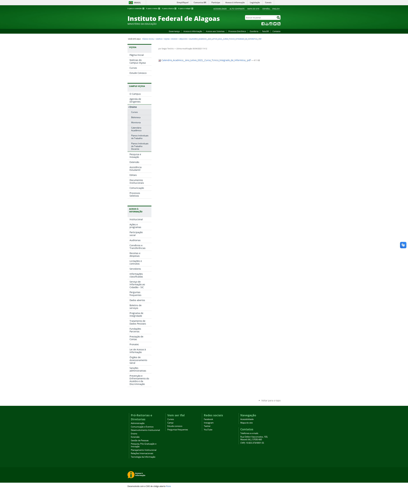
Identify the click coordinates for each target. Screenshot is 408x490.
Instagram (271, 23)
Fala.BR (265, 31)
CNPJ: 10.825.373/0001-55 (252, 443)
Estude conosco (174, 426)
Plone (168, 486)
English (276, 8)
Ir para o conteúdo (135, 8)
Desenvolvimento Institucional (145, 430)
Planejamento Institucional (143, 450)
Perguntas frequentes (177, 429)
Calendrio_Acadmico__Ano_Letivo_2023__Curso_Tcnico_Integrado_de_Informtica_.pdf (206, 60)
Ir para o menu (153, 8)
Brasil (137, 2)
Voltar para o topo (270, 400)
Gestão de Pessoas (140, 440)
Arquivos (183, 39)
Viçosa (166, 39)
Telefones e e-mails (249, 433)
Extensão (135, 437)
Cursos (170, 419)
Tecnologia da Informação (143, 457)
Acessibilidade (220, 8)
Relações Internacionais (142, 453)
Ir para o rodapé (185, 8)
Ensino (174, 39)
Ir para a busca (169, 8)
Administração (138, 423)
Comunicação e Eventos (142, 426)
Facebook (263, 23)
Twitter (275, 23)
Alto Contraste (237, 8)
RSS (278, 23)
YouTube (267, 23)
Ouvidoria (254, 31)
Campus (159, 39)
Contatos (276, 31)
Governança (174, 31)
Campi (170, 422)
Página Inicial (148, 39)
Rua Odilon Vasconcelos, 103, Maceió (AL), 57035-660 (254, 438)
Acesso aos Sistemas (215, 31)
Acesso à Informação (192, 31)
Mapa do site (253, 8)
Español (266, 8)
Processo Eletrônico (237, 31)
